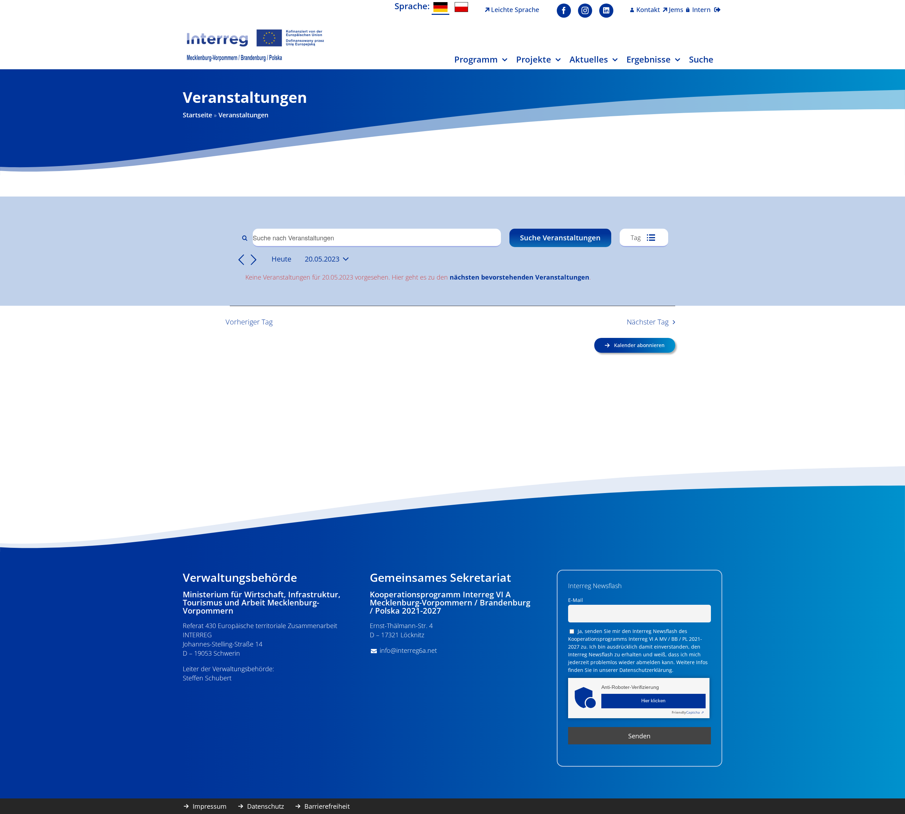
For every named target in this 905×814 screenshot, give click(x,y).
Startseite (197, 115)
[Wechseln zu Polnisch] (461, 7)
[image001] (255, 31)
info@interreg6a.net (408, 650)
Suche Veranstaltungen (560, 237)
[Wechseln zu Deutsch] (440, 7)
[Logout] (717, 5)
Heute (281, 259)
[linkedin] (606, 11)
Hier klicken (653, 700)
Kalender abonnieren (639, 345)
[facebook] (564, 11)
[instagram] (585, 11)
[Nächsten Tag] (254, 260)
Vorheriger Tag (249, 322)
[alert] (454, 277)
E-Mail (575, 600)
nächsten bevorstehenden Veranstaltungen (519, 277)
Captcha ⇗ (688, 712)
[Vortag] (241, 260)
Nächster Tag (647, 322)
